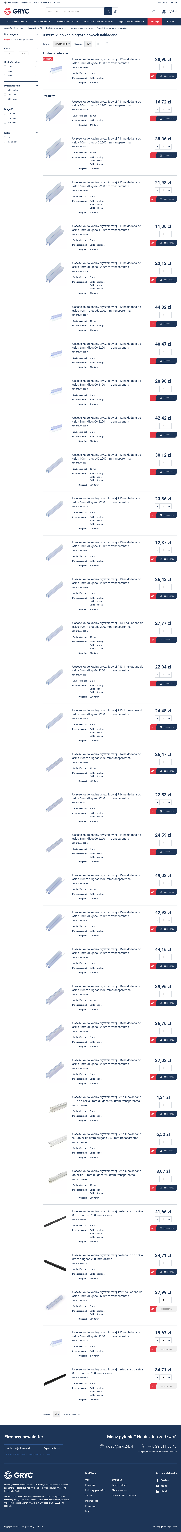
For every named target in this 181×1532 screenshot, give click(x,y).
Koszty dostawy (119, 1485)
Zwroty (88, 1495)
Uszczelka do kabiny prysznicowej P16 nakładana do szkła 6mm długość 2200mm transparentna (106, 1025)
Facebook (165, 1480)
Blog (87, 1511)
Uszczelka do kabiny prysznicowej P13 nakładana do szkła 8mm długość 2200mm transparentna (106, 581)
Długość (8, 109)
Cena (7, 48)
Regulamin (90, 1485)
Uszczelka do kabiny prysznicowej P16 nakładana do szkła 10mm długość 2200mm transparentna (106, 988)
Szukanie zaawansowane (115, 11)
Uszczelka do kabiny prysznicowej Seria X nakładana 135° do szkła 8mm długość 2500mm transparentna (106, 1099)
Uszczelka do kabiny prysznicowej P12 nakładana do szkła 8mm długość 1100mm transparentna (106, 61)
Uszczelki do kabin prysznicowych (82, 28)
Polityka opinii (91, 1500)
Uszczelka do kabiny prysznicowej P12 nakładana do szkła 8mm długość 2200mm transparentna (106, 419)
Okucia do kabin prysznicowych (56, 28)
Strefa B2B (117, 1479)
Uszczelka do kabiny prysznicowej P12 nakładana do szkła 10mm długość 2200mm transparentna (106, 308)
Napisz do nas (31, 2)
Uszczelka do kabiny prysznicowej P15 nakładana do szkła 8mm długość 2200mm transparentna (106, 951)
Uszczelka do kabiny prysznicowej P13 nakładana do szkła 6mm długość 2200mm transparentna (106, 500)
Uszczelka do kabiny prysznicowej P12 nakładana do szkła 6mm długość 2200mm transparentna (106, 345)
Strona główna (19, 28)
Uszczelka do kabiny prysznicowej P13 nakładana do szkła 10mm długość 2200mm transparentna (106, 456)
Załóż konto (172, 2)
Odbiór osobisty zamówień (124, 1495)
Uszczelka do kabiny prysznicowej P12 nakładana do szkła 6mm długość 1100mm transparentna (106, 1334)
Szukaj (108, 11)
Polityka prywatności (95, 1490)
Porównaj (153, 76)
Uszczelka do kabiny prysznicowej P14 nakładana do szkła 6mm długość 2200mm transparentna (106, 796)
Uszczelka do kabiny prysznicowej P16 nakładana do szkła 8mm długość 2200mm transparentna (106, 1062)
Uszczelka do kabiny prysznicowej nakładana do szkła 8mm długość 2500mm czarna (107, 1213)
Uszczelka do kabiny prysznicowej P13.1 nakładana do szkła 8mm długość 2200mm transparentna (107, 712)
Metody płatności (120, 1490)
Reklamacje (90, 1506)
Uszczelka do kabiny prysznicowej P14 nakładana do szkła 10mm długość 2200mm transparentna (106, 756)
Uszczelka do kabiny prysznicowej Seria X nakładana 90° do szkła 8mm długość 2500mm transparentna (106, 1136)
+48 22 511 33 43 (54, 2)
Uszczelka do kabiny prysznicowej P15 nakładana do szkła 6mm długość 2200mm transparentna (106, 914)
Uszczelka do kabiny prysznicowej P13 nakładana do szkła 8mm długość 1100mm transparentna (106, 544)
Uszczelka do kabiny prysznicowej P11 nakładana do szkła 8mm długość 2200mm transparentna (106, 265)
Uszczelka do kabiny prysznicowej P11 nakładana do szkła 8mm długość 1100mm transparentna (106, 228)
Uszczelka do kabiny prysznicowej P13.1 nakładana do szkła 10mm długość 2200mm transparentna (107, 625)
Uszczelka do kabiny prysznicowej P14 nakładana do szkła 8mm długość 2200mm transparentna (106, 836)
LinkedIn (165, 1491)
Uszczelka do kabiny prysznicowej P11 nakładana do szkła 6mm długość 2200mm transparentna (106, 184)
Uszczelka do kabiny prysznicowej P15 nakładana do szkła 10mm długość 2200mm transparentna (106, 877)
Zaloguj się (161, 2)
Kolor (7, 133)
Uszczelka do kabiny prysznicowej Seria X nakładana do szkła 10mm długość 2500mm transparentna (106, 1173)
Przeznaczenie (12, 86)
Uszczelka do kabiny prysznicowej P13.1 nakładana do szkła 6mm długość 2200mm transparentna (107, 668)
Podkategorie (11, 34)
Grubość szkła (12, 62)
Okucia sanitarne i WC (34, 28)
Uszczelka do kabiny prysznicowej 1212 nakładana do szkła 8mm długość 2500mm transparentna (107, 1294)
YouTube (164, 1486)
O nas (87, 1479)
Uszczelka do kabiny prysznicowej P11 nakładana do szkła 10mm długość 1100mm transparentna (106, 103)
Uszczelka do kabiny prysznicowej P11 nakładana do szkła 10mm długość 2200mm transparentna (106, 140)
